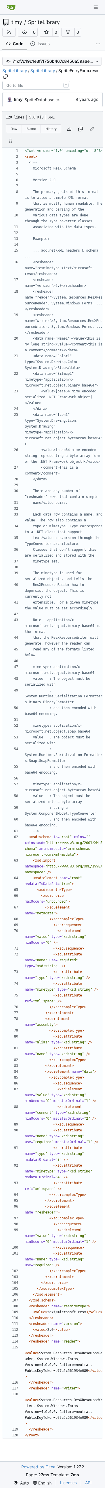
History (51, 129)
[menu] (21, 1482)
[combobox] (36, 85)
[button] (24, 32)
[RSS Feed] (9, 32)
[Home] (11, 7)
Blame (31, 129)
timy (16, 22)
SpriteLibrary (44, 22)
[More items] (98, 44)
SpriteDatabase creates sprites (54, 99)
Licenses (68, 1482)
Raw (14, 129)
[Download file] (69, 129)
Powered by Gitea (38, 1466)
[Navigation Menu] (96, 7)
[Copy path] (6, 76)
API (88, 1482)
